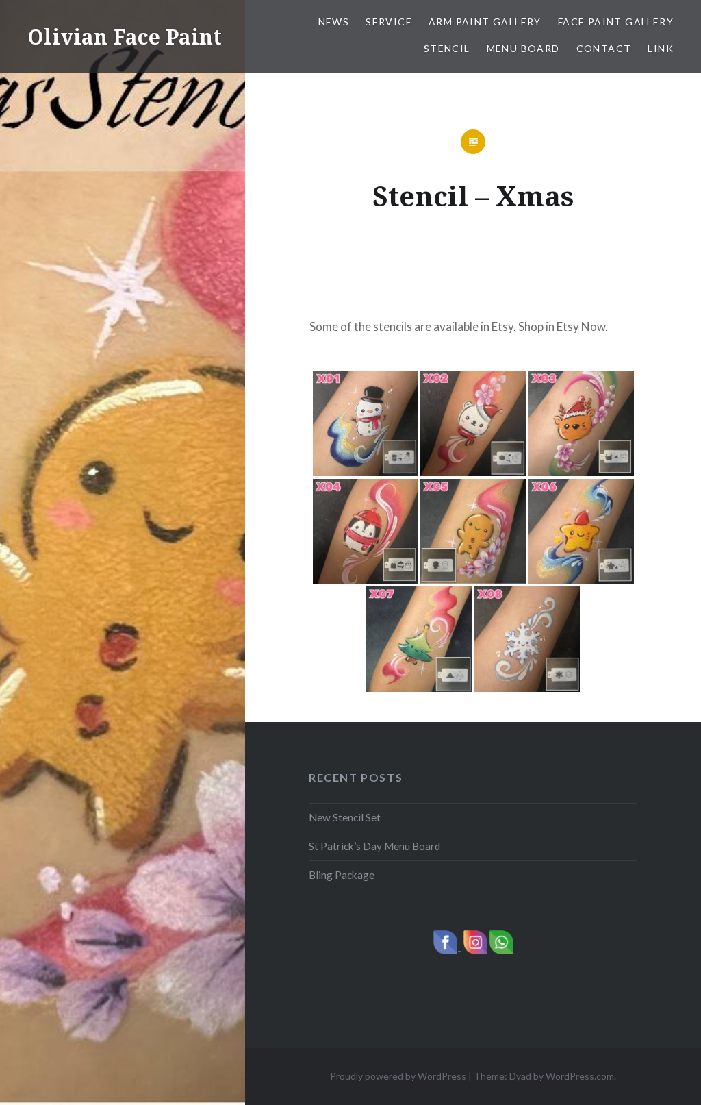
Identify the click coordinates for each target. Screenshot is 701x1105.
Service (389, 21)
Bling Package (341, 875)
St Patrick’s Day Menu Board (374, 846)
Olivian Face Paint (124, 37)
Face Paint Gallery (616, 21)
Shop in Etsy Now (561, 326)
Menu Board (523, 48)
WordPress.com (580, 1076)
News (334, 21)
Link (661, 48)
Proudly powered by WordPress (398, 1076)
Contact (604, 48)
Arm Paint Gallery (485, 21)
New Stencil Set (345, 817)
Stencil (447, 48)
